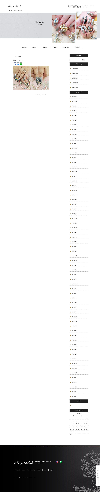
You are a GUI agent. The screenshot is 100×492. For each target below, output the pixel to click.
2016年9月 (74, 326)
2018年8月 (74, 265)
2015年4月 (74, 391)
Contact (77, 47)
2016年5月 (74, 340)
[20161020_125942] (22, 88)
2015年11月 (74, 368)
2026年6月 (74, 96)
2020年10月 (74, 195)
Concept (35, 47)
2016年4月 (74, 344)
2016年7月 (74, 330)
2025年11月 (74, 101)
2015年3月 (74, 396)
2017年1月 (74, 307)
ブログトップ (79, 55)
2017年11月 (74, 284)
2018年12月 (74, 255)
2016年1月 (74, 358)
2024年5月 (74, 129)
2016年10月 (74, 321)
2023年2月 (74, 143)
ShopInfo (66, 47)
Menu (45, 47)
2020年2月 (74, 209)
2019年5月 (74, 241)
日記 (73, 405)
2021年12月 (74, 167)
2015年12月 (74, 363)
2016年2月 (74, 354)
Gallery (55, 47)
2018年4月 (74, 274)
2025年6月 (74, 106)
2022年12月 (74, 148)
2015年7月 (74, 382)
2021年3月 (74, 181)
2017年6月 (74, 293)
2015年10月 (74, 373)
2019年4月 (74, 246)
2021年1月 (74, 185)
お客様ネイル (75, 68)
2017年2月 (74, 302)
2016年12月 (74, 312)
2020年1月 (74, 213)
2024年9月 (74, 124)
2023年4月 (74, 138)
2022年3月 (74, 162)
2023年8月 (74, 134)
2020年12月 (74, 190)
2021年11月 (74, 171)
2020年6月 (74, 204)
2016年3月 (74, 349)
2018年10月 (74, 260)
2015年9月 (74, 377)
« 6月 (71, 434)
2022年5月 (74, 157)
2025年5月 (74, 110)
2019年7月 (74, 237)
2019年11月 (74, 223)
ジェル (37, 94)
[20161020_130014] (40, 88)
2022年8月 (74, 153)
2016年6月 (74, 335)
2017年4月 (74, 298)
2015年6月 (74, 387)
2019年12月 (74, 218)
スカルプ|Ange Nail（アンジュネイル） (15, 10)
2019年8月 (74, 232)
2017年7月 (74, 288)
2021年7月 (74, 176)
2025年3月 (74, 115)
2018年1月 (74, 279)
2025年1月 (74, 120)
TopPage (24, 47)
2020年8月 (74, 199)
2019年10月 (74, 227)
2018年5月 (74, 270)
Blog (51, 470)
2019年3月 (74, 251)
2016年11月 (74, 316)
